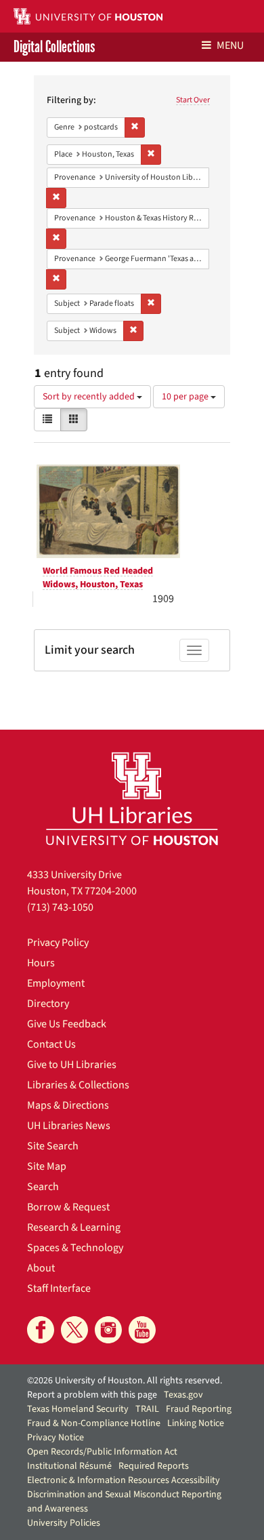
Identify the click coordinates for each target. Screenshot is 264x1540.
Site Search (53, 1146)
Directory (48, 1003)
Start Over (193, 100)
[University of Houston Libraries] (132, 798)
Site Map (46, 1166)
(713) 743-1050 (60, 907)
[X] (74, 1329)
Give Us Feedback (66, 1023)
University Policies (63, 1523)
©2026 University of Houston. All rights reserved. (124, 1380)
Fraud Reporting (199, 1409)
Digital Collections (54, 47)
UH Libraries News (68, 1125)
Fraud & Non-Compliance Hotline (93, 1423)
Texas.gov (183, 1395)
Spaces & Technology (75, 1247)
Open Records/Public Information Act (102, 1452)
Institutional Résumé (69, 1466)
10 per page (186, 396)
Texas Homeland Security (78, 1409)
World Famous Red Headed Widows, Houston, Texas (98, 577)
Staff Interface (59, 1288)
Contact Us (51, 1044)
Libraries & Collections (78, 1085)
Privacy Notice (55, 1437)
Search (43, 1186)
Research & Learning (73, 1227)
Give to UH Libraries (71, 1064)
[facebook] (40, 1329)
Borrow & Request (68, 1207)
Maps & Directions (68, 1105)
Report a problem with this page (92, 1395)
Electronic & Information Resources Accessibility (123, 1480)
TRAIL (147, 1409)
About (41, 1268)
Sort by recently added (90, 396)
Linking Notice (195, 1423)
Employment (56, 983)
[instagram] (108, 1329)
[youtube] (142, 1329)
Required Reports (153, 1466)
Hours (41, 962)
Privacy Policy (58, 942)
